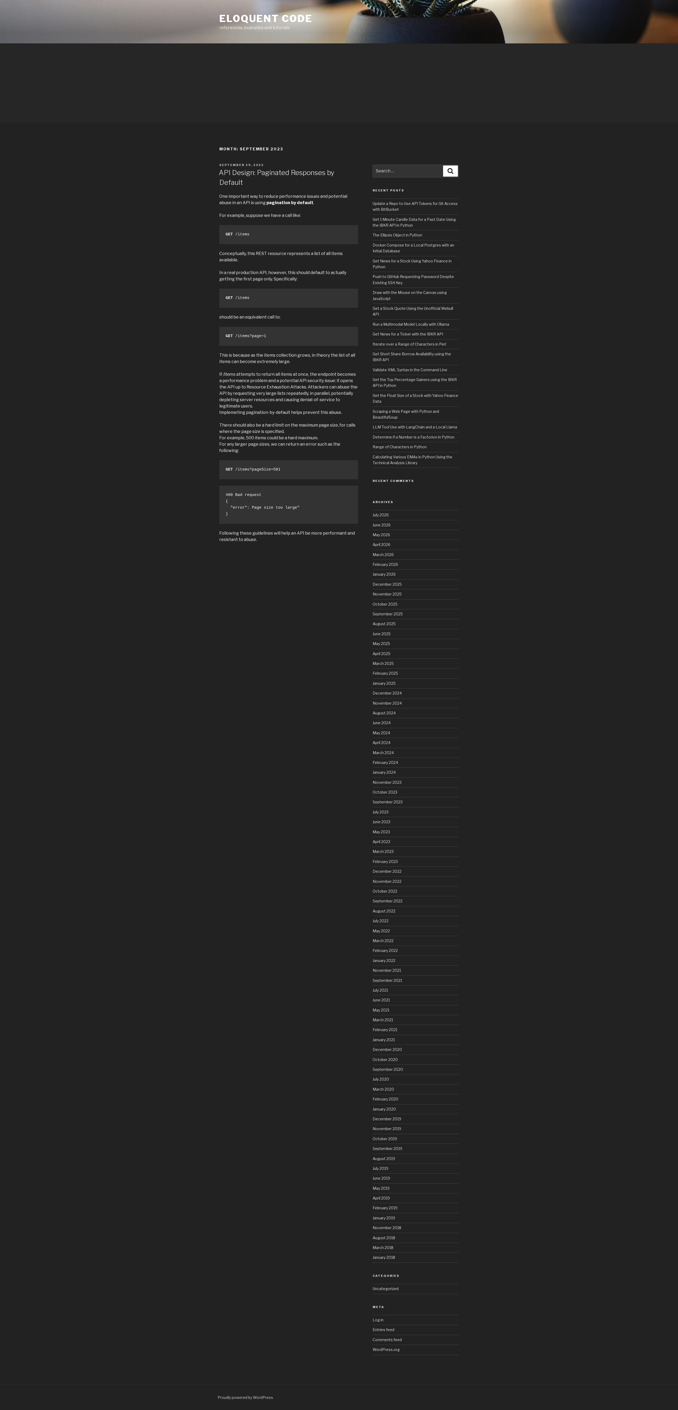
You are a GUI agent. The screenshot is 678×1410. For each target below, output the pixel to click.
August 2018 (384, 1238)
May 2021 (381, 1010)
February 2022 (385, 950)
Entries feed (383, 1329)
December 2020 (387, 1049)
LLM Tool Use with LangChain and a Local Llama (415, 427)
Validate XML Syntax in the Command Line (410, 370)
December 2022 (387, 871)
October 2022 (385, 891)
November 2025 (387, 594)
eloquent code (265, 18)
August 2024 (384, 713)
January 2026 (384, 574)
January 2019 (384, 1218)
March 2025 (383, 663)
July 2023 (381, 812)
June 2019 (381, 1178)
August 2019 (384, 1158)
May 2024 (381, 733)
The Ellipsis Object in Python (397, 235)
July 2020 (381, 1079)
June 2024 (382, 722)
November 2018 (387, 1227)
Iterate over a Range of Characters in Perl (409, 344)
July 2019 (380, 1168)
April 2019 (381, 1198)
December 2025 (387, 584)
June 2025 (382, 634)
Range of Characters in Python (400, 447)
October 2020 (385, 1059)
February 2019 (385, 1208)
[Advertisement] (339, 83)
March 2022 (383, 940)
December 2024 (387, 693)
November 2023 (387, 782)
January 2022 (384, 960)
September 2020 (388, 1069)
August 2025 (384, 623)
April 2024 (381, 742)
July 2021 (380, 990)
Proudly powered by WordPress (245, 1397)
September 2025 (388, 614)
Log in (378, 1320)
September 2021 (387, 980)
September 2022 (388, 901)
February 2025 (385, 673)
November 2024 (387, 703)
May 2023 (381, 832)
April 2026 (381, 544)
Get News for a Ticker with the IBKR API (408, 334)
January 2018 (384, 1257)
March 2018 (383, 1247)
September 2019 (387, 1148)
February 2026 (385, 564)
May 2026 (381, 534)
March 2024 (383, 752)
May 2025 (381, 643)
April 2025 (381, 653)
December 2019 (387, 1119)
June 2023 (381, 822)
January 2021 (384, 1039)
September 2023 (388, 802)
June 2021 (381, 1000)
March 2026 (383, 554)
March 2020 (383, 1089)
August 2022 (384, 911)
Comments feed (387, 1339)
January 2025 (384, 683)
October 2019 (385, 1138)
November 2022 (387, 881)
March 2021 (383, 1020)
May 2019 (381, 1188)
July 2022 (381, 921)
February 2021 (385, 1029)
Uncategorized (386, 1288)
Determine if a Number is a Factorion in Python (413, 437)
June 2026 (382, 525)
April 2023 (381, 841)
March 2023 (383, 851)
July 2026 (381, 515)
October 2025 (385, 604)
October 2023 (385, 792)
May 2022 (381, 931)
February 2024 (385, 762)
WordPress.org (386, 1349)
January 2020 (384, 1109)
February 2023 (385, 861)
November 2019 (387, 1128)
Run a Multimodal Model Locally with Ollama (411, 324)
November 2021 (387, 970)
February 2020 (385, 1099)
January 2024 (384, 772)
